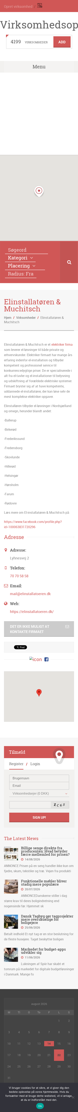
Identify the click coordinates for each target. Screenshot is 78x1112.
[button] (39, 191)
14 (49, 1043)
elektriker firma (62, 344)
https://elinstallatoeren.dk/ (32, 611)
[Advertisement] (39, 114)
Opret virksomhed (18, 6)
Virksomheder (26, 317)
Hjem (7, 317)
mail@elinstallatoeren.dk (30, 593)
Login (35, 763)
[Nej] (73, 1097)
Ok (40, 1106)
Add (62, 41)
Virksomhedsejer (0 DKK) (31, 793)
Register (16, 763)
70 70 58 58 (19, 575)
